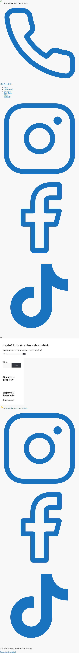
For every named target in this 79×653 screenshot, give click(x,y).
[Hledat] (24, 354)
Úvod (6, 87)
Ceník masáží (8, 89)
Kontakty (7, 97)
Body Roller (8, 93)
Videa (6, 95)
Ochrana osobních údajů (8, 652)
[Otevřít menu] (1, 337)
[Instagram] (39, 177)
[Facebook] (39, 256)
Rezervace (7, 91)
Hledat (5, 362)
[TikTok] (39, 335)
